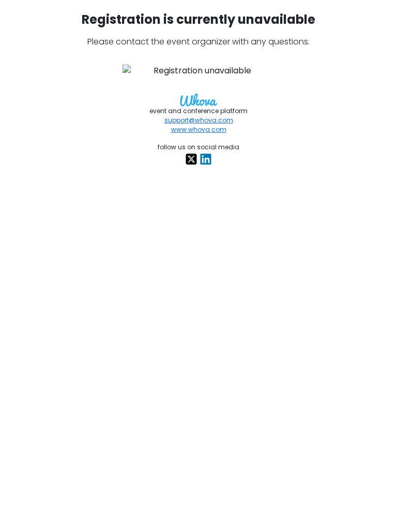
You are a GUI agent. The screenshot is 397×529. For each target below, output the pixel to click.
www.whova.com (198, 129)
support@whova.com (198, 120)
